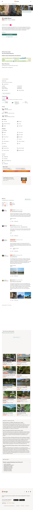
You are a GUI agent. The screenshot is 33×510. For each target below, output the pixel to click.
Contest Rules (18, 505)
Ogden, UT (10, 169)
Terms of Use (27, 505)
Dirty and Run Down (13, 256)
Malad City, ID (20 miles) (8, 468)
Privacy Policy (22, 505)
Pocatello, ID (23, 168)
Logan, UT (8, 168)
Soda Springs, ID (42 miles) (8, 467)
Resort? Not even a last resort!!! (15, 281)
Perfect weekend (13, 241)
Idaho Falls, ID (23, 169)
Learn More (4, 100)
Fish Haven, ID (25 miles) (8, 470)
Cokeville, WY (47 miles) (8, 469)
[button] (2, 1)
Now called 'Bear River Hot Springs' (16, 211)
